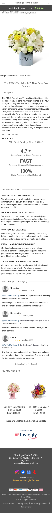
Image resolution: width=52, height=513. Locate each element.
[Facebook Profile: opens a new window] (23, 472)
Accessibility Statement (39, 503)
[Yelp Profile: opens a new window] (35, 472)
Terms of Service (8, 503)
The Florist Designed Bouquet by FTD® (34, 320)
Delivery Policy (26, 507)
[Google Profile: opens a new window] (29, 472)
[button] (46, 507)
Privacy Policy (23, 503)
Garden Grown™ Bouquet (29, 345)
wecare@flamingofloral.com (26, 463)
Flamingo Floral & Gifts (26, 3)
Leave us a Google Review (26, 480)
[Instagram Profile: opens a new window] (17, 472)
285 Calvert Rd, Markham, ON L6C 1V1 (26, 458)
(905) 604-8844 (26, 460)
